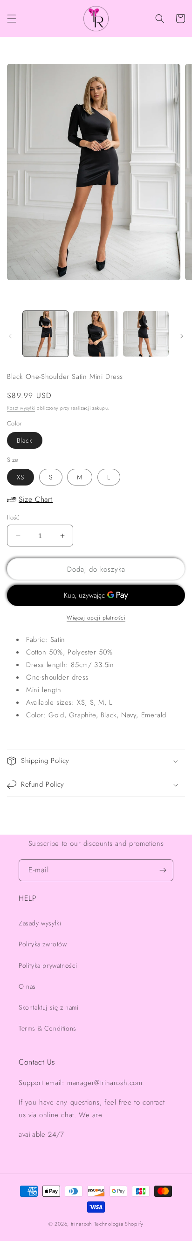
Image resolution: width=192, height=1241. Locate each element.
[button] (11, 18)
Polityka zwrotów (43, 944)
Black (25, 440)
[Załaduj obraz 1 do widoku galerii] (46, 334)
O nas (27, 986)
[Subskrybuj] (162, 870)
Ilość (13, 517)
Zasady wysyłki (40, 923)
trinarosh (81, 1224)
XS (20, 477)
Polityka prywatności (48, 965)
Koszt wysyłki (21, 408)
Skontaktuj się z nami (49, 1007)
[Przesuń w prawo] (181, 336)
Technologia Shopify (119, 1224)
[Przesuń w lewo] (10, 336)
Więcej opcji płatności (96, 618)
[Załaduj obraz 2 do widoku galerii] (96, 334)
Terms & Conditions (47, 1028)
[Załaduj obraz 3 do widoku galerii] (146, 334)
